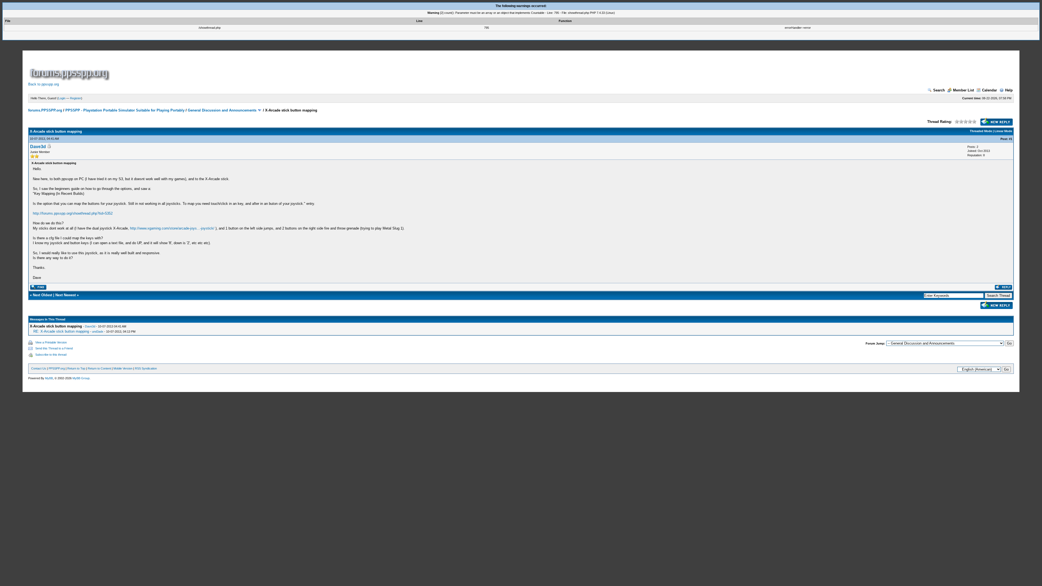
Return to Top (76, 368)
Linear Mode (1003, 131)
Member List (963, 90)
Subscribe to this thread (50, 354)
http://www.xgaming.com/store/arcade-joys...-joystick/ (172, 228)
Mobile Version (122, 368)
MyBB (49, 378)
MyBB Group (81, 378)
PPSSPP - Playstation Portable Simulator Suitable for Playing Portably (125, 110)
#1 (1010, 139)
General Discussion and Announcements (222, 110)
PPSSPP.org (57, 368)
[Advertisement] (209, 68)
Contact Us (38, 368)
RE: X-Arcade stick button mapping (61, 331)
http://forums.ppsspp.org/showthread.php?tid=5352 (73, 213)
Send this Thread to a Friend (54, 348)
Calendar (989, 90)
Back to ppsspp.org (43, 84)
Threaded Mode (981, 131)
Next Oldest (42, 295)
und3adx (97, 331)
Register (75, 98)
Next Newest (65, 295)
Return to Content (99, 368)
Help (1009, 90)
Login (61, 98)
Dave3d (38, 146)
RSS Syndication (146, 368)
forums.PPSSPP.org (45, 110)
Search (939, 90)
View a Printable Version (51, 342)
